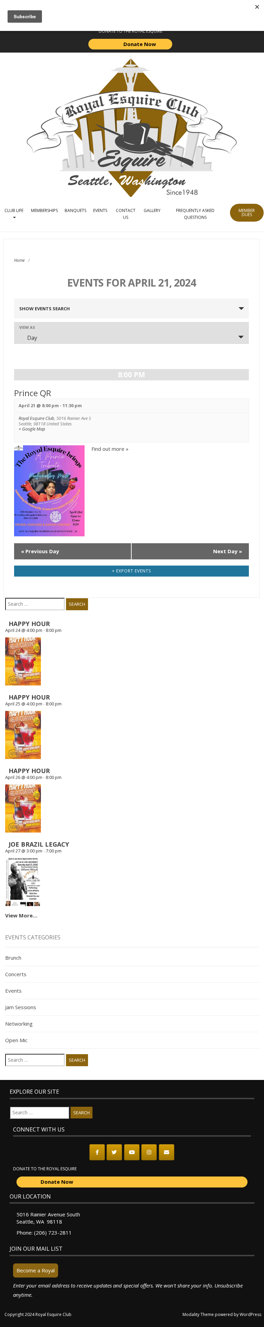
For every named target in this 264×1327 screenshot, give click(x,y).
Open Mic (16, 1040)
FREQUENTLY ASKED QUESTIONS (195, 214)
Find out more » (110, 448)
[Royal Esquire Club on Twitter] (114, 1152)
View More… (21, 915)
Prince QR (32, 393)
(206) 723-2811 (53, 1232)
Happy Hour (29, 624)
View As (27, 327)
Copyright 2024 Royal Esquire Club (38, 1314)
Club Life (13, 210)
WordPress (250, 1314)
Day (32, 338)
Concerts (15, 974)
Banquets (75, 210)
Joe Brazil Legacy (39, 844)
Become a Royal (35, 1270)
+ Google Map (32, 429)
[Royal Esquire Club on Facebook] (97, 1152)
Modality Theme (198, 1314)
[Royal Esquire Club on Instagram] (149, 1152)
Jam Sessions (20, 1007)
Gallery (152, 210)
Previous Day (40, 551)
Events (100, 210)
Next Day (227, 551)
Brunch (13, 957)
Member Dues (247, 213)
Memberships (44, 210)
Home (19, 260)
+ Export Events (131, 571)
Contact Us (125, 214)
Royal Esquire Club (36, 418)
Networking (19, 1023)
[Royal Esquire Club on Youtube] (132, 1152)
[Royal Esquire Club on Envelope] (166, 1152)
